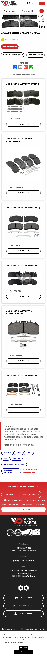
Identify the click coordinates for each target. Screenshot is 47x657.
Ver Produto (23, 124)
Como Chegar (26, 613)
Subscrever (22, 509)
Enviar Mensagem (25, 605)
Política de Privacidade (10, 629)
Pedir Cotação (10, 46)
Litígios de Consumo (29, 629)
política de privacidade (35, 504)
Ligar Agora (25, 598)
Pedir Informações (13, 55)
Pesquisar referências (8, 471)
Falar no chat (35, 55)
